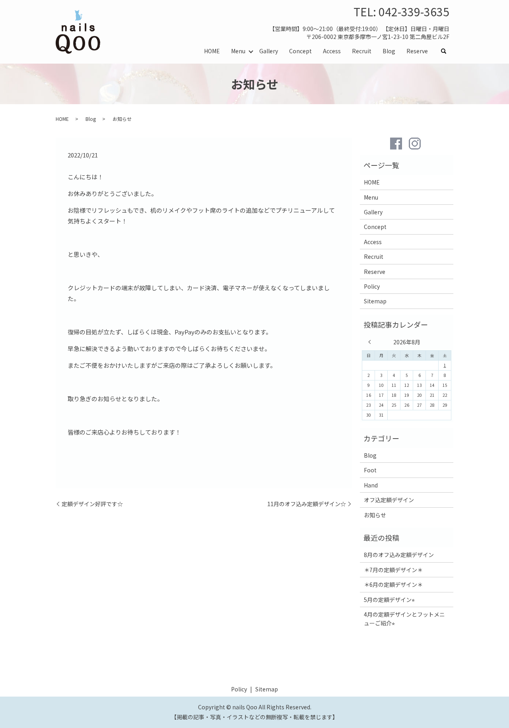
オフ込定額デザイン (389, 500)
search (446, 51)
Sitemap (375, 301)
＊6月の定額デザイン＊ (393, 584)
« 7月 (371, 342)
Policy (372, 286)
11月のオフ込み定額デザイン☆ (306, 504)
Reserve (417, 51)
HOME (212, 51)
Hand (371, 485)
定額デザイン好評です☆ (92, 504)
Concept (300, 51)
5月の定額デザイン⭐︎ (389, 600)
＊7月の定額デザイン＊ (393, 570)
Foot (370, 470)
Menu (238, 51)
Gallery (268, 51)
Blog (389, 51)
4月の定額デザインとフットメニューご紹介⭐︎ (404, 618)
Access (332, 51)
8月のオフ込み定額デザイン (399, 555)
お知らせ (375, 515)
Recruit (361, 51)
